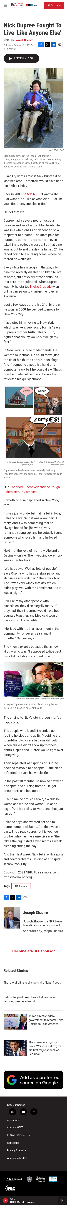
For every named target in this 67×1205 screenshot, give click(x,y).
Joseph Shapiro (24, 40)
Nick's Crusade (41, 286)
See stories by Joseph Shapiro (43, 931)
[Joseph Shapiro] (12, 918)
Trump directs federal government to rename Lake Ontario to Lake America (46, 1020)
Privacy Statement (17, 1150)
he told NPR (31, 194)
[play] (5, 1200)
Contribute (13, 1143)
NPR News (21, 886)
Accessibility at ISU (17, 1158)
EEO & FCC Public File (19, 1135)
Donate (56, 5)
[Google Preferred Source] (33, 1080)
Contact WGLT (15, 1127)
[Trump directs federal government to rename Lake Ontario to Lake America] (15, 1022)
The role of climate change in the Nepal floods (32, 982)
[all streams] (62, 1200)
